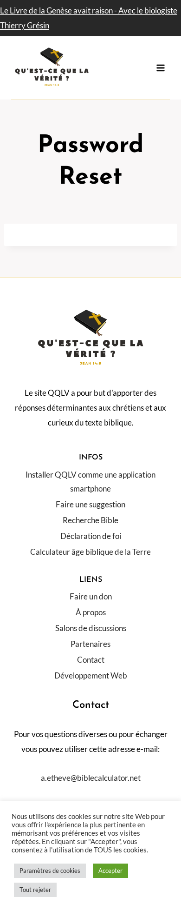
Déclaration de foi (90, 536)
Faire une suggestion (90, 504)
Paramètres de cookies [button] (49, 870)
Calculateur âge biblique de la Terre (90, 552)
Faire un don (91, 596)
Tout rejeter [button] (35, 889)
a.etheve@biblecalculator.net (91, 778)
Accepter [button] (110, 870)
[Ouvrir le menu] (161, 67)
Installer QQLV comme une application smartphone (90, 482)
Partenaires (90, 644)
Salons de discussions (90, 628)
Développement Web (90, 675)
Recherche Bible (90, 520)
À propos (91, 612)
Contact (90, 660)
